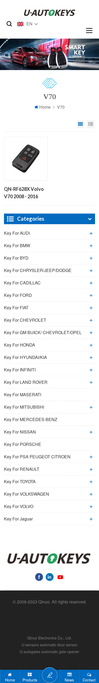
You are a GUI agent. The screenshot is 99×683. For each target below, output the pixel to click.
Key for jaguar (18, 519)
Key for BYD (16, 258)
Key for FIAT (16, 307)
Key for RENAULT (21, 469)
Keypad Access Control (49, 658)
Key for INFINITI (20, 370)
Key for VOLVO (18, 506)
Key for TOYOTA (20, 481)
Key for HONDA (19, 345)
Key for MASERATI (22, 394)
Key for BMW (17, 245)
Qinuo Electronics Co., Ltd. (49, 637)
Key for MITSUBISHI (24, 407)
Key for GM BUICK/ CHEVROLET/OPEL (43, 332)
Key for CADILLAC (22, 283)
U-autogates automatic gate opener (49, 651)
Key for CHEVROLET (25, 320)
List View (91, 124)
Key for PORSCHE (22, 444)
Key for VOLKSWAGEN (26, 494)
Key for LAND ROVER (26, 382)
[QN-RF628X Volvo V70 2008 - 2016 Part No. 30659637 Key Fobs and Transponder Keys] (26, 159)
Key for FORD (18, 295)
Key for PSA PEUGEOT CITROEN (37, 457)
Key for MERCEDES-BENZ (30, 419)
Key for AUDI (17, 233)
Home (45, 107)
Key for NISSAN (20, 432)
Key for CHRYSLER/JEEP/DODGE (38, 270)
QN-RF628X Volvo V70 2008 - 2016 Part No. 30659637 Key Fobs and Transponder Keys (24, 193)
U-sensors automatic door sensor (49, 644)
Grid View (80, 124)
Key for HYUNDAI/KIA (25, 357)
